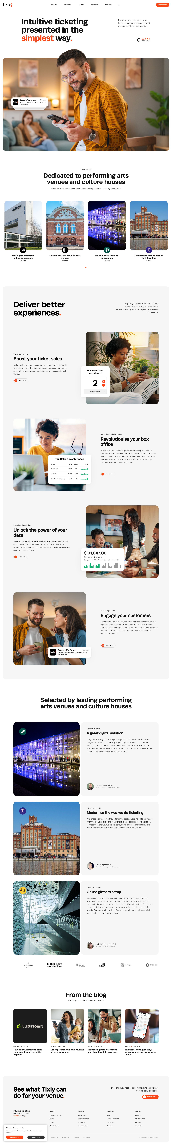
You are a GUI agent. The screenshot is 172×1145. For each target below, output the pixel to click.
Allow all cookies (14, 1137)
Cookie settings (36, 1137)
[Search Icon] (118, 5)
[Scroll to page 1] (85, 267)
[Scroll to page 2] (87, 267)
